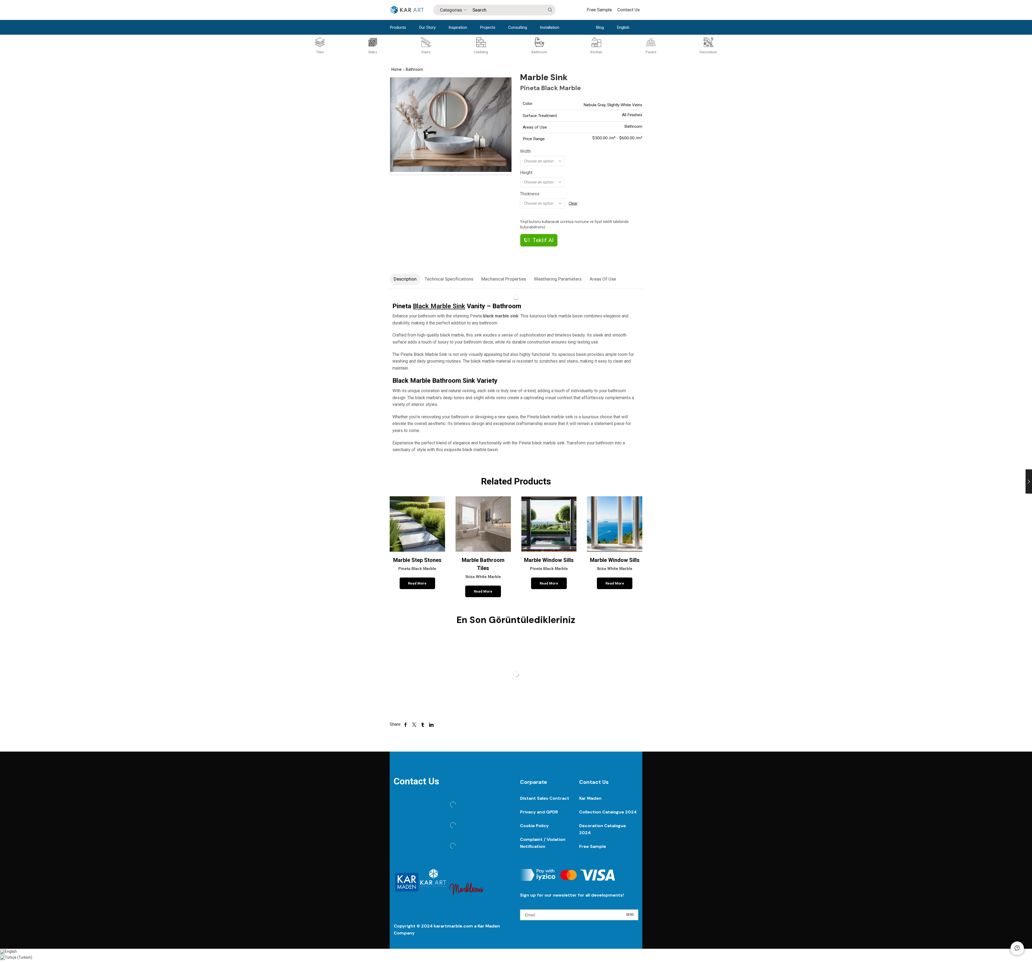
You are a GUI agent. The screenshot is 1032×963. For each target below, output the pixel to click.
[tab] (405, 279)
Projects (487, 27)
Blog (600, 27)
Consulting (517, 27)
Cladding (481, 52)
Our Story (427, 27)
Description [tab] (405, 279)
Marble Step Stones (417, 564)
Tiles (320, 52)
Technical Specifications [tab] (449, 279)
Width (525, 151)
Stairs (425, 52)
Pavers (651, 52)
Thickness (529, 193)
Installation (549, 27)
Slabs (372, 52)
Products (398, 27)
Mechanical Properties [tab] (503, 279)
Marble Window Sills (549, 564)
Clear (573, 203)
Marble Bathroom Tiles (483, 568)
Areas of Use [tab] (603, 279)
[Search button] (550, 10)
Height (526, 172)
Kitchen (596, 52)
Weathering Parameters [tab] (558, 279)
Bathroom (539, 52)
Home (396, 69)
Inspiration (458, 27)
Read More (417, 583)
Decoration (708, 52)
